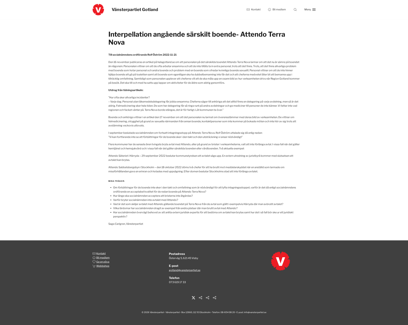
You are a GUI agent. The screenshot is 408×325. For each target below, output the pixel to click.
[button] (295, 9)
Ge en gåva (102, 261)
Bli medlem (279, 9)
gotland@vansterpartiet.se (184, 270)
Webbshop (102, 265)
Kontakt (256, 9)
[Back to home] (98, 9)
